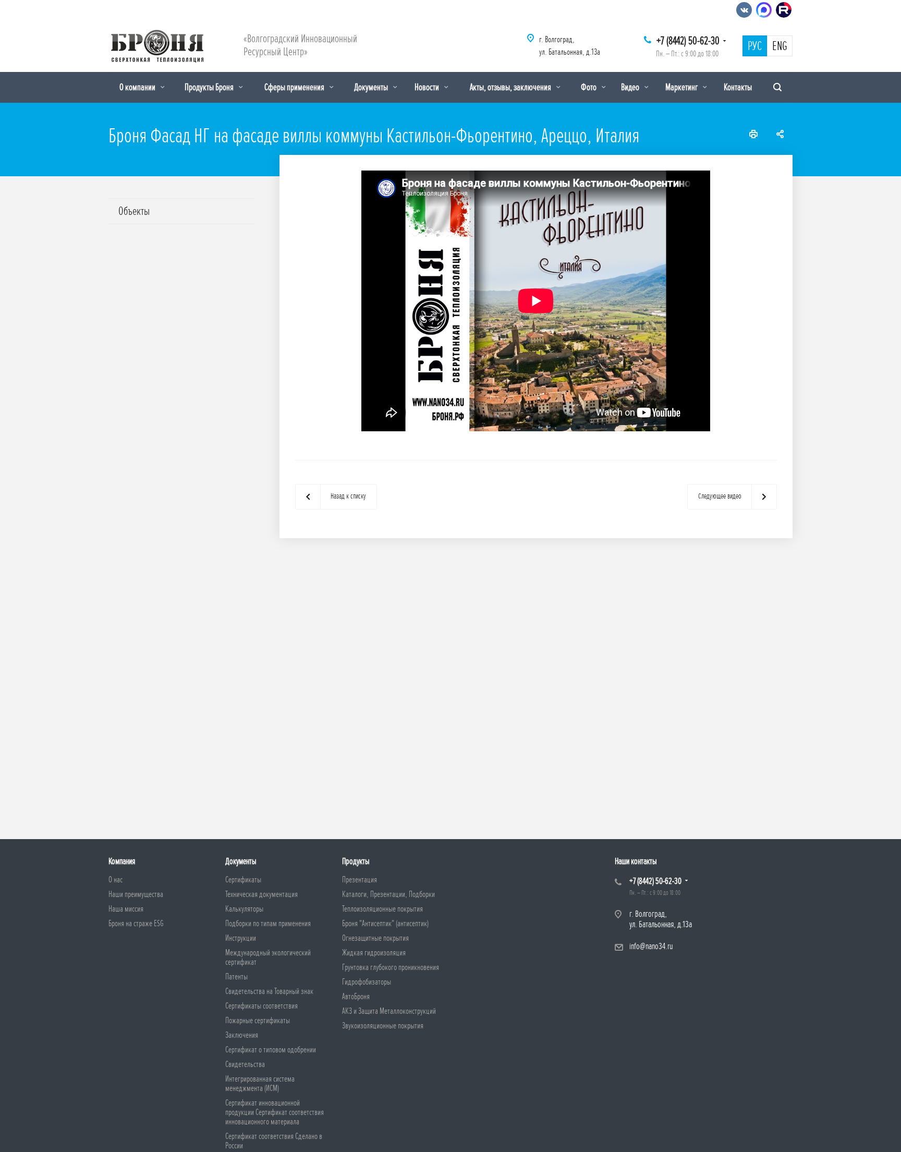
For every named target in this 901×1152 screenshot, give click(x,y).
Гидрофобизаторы (366, 982)
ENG (779, 46)
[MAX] (764, 10)
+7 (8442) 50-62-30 (688, 40)
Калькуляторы (244, 909)
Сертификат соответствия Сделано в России (273, 1141)
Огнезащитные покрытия (375, 938)
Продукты (356, 861)
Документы (371, 87)
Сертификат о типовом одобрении (270, 1050)
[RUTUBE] (784, 10)
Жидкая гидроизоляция (374, 953)
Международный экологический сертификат (268, 957)
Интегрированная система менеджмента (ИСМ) (260, 1084)
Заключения (241, 1035)
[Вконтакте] (744, 10)
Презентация (359, 880)
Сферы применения (295, 87)
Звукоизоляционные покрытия (382, 1026)
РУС (755, 46)
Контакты (738, 87)
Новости (428, 87)
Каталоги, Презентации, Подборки (388, 894)
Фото (589, 87)
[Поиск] (777, 87)
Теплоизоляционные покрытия (382, 909)
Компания (121, 861)
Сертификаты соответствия (261, 1006)
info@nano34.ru (651, 946)
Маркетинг (682, 87)
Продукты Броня (210, 87)
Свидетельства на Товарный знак (269, 991)
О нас (115, 880)
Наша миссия (125, 909)
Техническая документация (261, 894)
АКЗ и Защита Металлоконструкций (389, 1011)
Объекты (134, 211)
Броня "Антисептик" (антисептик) (385, 923)
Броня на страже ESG (136, 923)
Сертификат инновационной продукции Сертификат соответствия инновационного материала (274, 1112)
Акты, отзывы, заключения (511, 87)
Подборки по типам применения (268, 923)
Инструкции (240, 938)
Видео (631, 87)
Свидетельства (245, 1064)
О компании (138, 87)
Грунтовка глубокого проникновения (390, 967)
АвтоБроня (356, 996)
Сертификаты (243, 880)
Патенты (236, 977)
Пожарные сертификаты (257, 1020)
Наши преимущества (135, 894)
